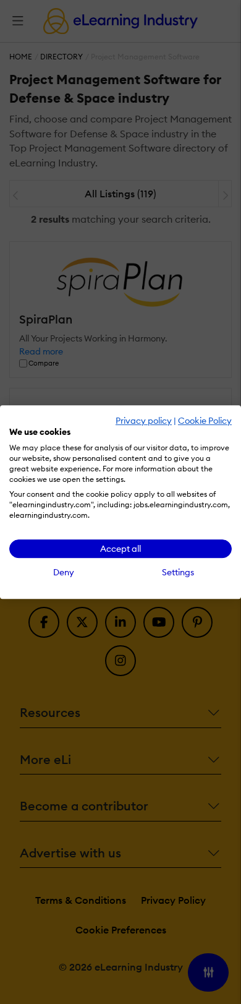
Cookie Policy (205, 420)
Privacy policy (144, 420)
